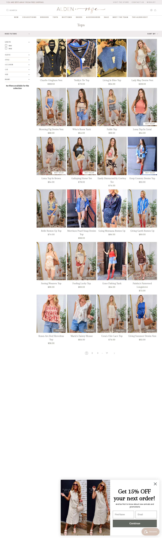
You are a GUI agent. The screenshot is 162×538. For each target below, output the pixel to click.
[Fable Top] (112, 107)
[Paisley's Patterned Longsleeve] (142, 261)
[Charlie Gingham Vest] (51, 58)
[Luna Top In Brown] (51, 156)
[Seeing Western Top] (51, 261)
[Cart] (155, 10)
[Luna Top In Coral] (142, 107)
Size (6, 74)
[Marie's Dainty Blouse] (81, 314)
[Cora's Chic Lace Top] (112, 314)
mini (10, 45)
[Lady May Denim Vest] (142, 58)
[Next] (114, 353)
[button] (29, 17)
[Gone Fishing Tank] (112, 261)
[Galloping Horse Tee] (81, 156)
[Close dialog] (155, 484)
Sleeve (7, 55)
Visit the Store (121, 2)
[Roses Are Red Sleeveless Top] (51, 314)
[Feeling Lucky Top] (81, 261)
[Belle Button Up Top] (51, 208)
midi (10, 48)
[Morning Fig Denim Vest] (51, 107)
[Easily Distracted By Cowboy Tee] (112, 156)
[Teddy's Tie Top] (81, 58)
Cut (6, 69)
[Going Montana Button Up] (112, 208)
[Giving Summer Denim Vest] (142, 314)
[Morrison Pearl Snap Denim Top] (81, 208)
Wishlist (151, 2)
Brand (7, 79)
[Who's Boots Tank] (81, 107)
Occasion (9, 65)
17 (107, 353)
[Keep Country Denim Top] (142, 156)
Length (8, 42)
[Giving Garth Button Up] (142, 208)
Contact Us (138, 2)
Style (7, 60)
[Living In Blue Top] (112, 58)
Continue (134, 523)
